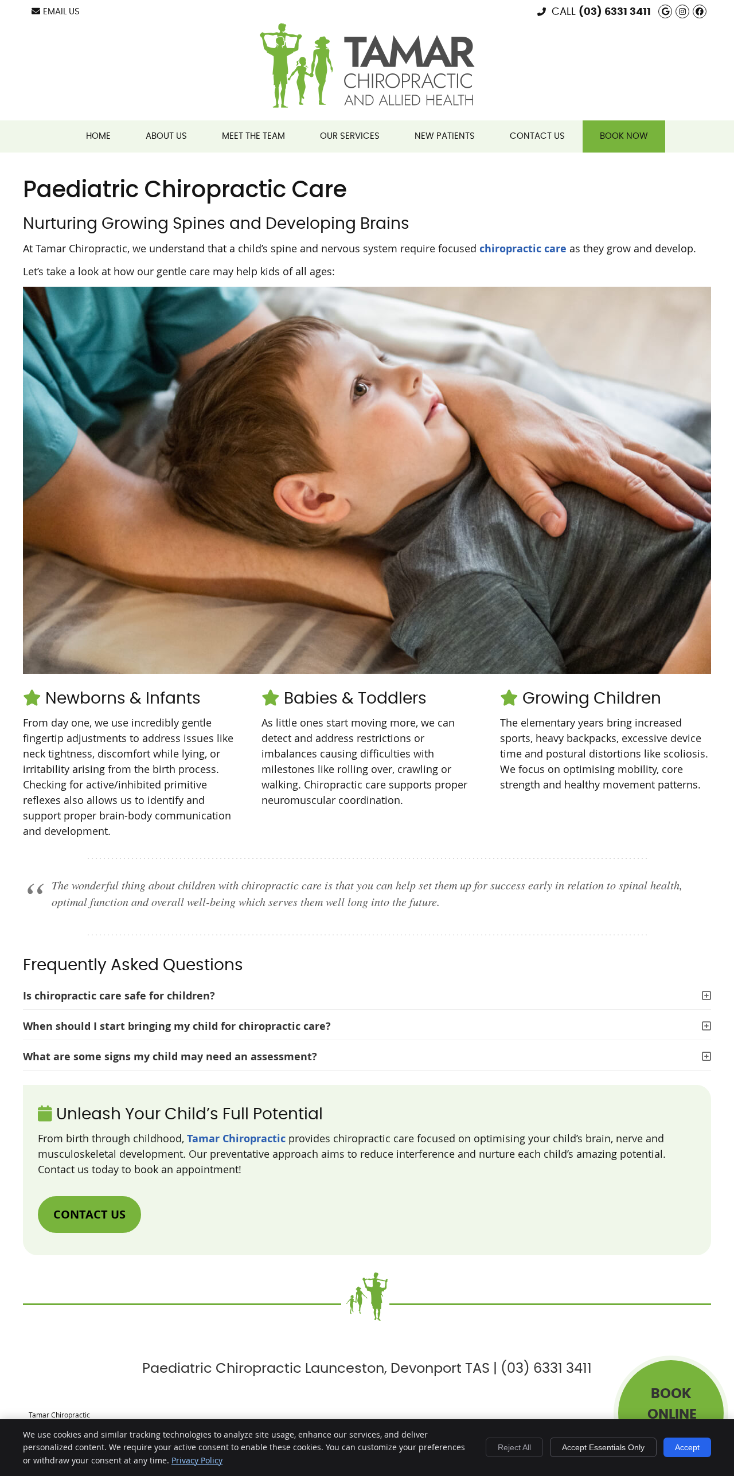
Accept (687, 1447)
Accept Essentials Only (603, 1447)
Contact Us (537, 136)
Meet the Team (253, 136)
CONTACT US (89, 1214)
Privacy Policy (196, 1460)
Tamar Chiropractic (236, 1138)
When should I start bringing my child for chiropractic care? (177, 1026)
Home (98, 136)
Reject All (514, 1447)
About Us (166, 136)
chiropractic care (523, 248)
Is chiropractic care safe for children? (119, 996)
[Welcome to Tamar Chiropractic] (367, 104)
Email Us (61, 11)
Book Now (624, 136)
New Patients (445, 136)
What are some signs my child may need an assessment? (170, 1056)
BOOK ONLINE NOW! (672, 1414)
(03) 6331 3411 (615, 12)
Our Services (350, 136)
